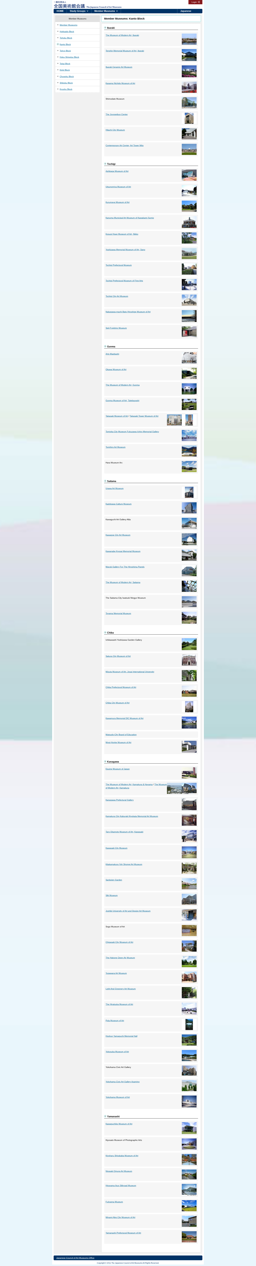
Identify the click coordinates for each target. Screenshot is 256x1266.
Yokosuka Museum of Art (117, 1051)
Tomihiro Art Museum (115, 447)
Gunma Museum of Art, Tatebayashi (122, 400)
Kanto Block (65, 44)
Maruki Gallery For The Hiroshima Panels (125, 567)
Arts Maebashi (112, 354)
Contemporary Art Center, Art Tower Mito (125, 145)
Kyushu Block (66, 89)
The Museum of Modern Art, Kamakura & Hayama (129, 784)
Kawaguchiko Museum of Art (119, 1124)
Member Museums (104, 11)
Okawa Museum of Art (116, 369)
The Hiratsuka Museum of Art (119, 1004)
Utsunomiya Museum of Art (118, 187)
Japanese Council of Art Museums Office (75, 1258)
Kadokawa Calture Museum (119, 504)
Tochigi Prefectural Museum (119, 265)
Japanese (185, 11)
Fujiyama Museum (114, 1202)
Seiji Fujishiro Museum (116, 328)
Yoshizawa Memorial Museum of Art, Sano (125, 249)
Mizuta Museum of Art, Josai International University (130, 672)
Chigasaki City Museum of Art (119, 942)
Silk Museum (112, 895)
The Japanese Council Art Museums (101, 4)
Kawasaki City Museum (116, 848)
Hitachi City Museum (115, 130)
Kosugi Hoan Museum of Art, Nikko (122, 234)
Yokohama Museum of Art (118, 1097)
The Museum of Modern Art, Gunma (123, 385)
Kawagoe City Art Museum (118, 535)
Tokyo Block (65, 51)
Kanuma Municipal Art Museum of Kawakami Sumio (130, 218)
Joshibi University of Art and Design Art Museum (128, 911)
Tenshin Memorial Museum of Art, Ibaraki (125, 51)
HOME (60, 11)
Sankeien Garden (114, 880)
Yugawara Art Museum (116, 973)
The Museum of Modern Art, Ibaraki (122, 35)
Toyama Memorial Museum (118, 613)
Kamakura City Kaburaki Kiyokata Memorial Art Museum (132, 816)
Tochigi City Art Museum (117, 296)
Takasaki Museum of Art (117, 416)
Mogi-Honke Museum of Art (118, 742)
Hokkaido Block (67, 31)
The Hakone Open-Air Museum (120, 957)
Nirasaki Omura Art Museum (119, 1171)
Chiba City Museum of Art (117, 703)
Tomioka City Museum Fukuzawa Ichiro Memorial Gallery (132, 431)
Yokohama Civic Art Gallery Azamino (123, 1081)
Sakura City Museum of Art (118, 656)
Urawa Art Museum (115, 488)
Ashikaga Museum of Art (117, 171)
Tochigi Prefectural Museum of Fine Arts (124, 280)
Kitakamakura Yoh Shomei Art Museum (124, 864)
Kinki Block (65, 70)
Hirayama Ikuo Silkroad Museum (121, 1185)
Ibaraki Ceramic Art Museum (119, 67)
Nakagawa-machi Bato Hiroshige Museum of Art (128, 312)
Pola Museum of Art (115, 1020)
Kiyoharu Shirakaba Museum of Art (122, 1155)
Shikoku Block (66, 83)
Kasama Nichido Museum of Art (120, 83)
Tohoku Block (66, 38)
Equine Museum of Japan (118, 769)
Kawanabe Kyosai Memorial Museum (123, 551)
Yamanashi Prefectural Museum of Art (123, 1233)
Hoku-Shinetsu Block (69, 57)
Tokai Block (65, 63)
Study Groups (77, 11)
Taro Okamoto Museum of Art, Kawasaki (124, 832)
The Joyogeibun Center (117, 114)
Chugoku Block (67, 76)
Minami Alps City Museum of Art (120, 1217)
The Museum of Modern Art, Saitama (123, 582)
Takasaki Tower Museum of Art (144, 416)
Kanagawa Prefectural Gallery (120, 800)
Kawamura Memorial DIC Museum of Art (124, 718)
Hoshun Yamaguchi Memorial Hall (121, 1036)
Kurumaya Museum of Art (117, 202)
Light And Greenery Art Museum (121, 989)
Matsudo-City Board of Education (121, 734)
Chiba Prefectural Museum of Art (121, 687)
